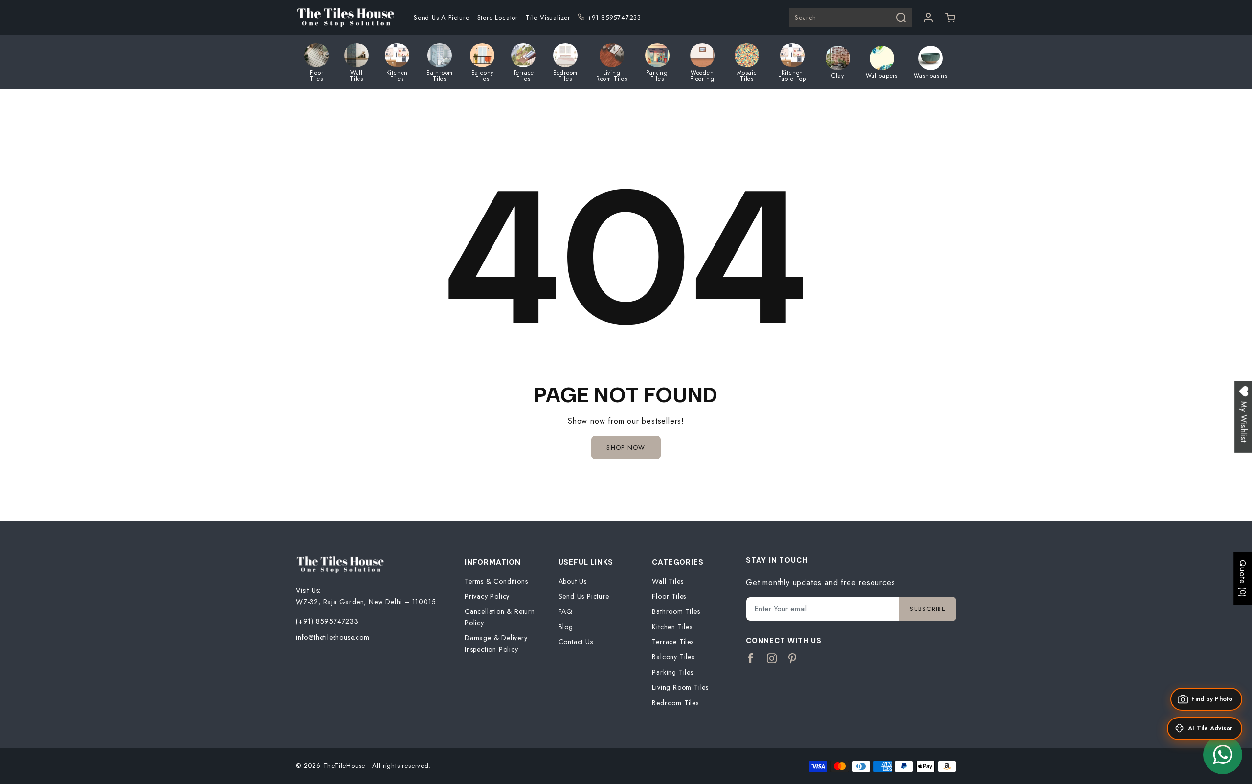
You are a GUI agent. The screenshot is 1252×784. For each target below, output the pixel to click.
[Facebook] (751, 658)
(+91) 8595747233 (327, 621)
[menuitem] (441, 17)
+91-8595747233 (614, 17)
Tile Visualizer (548, 17)
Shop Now (625, 447)
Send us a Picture (442, 17)
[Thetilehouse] (345, 17)
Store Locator (497, 17)
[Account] (928, 17)
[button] (950, 17)
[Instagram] (772, 658)
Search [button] (805, 17)
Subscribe (928, 608)
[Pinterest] (792, 658)
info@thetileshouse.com (333, 637)
